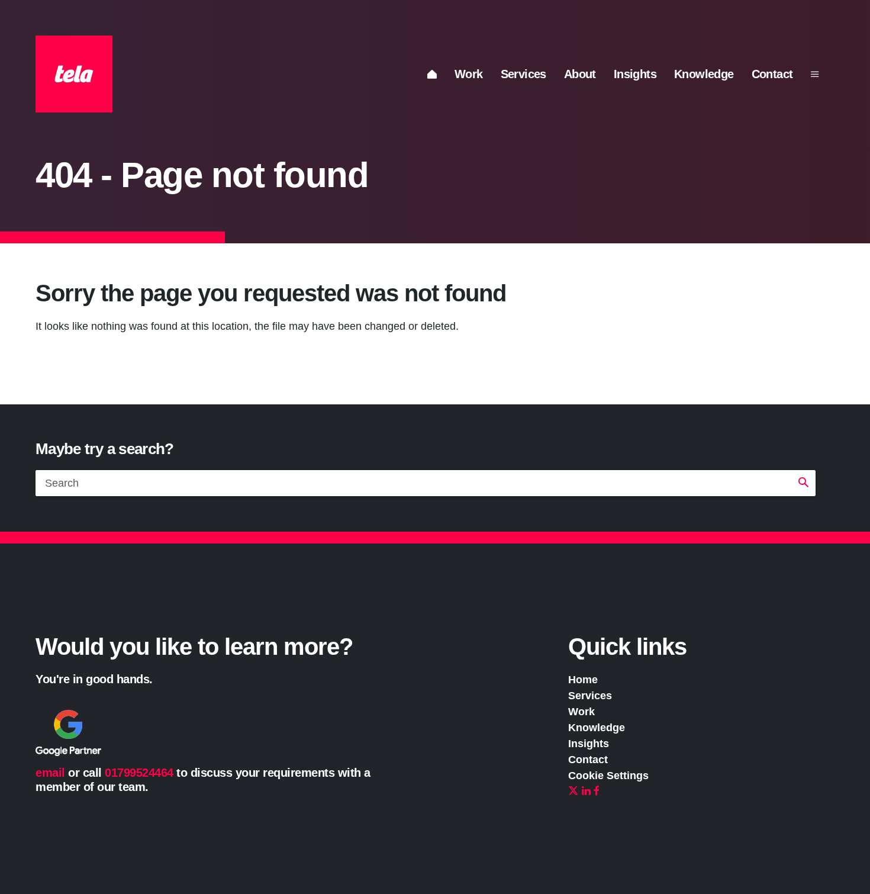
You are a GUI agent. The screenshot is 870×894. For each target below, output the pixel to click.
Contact (772, 74)
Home (583, 680)
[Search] (803, 483)
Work (469, 74)
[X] (573, 791)
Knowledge (704, 74)
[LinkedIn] (586, 791)
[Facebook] (597, 791)
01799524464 (139, 772)
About (580, 74)
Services (523, 74)
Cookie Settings (608, 776)
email (50, 772)
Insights (635, 74)
